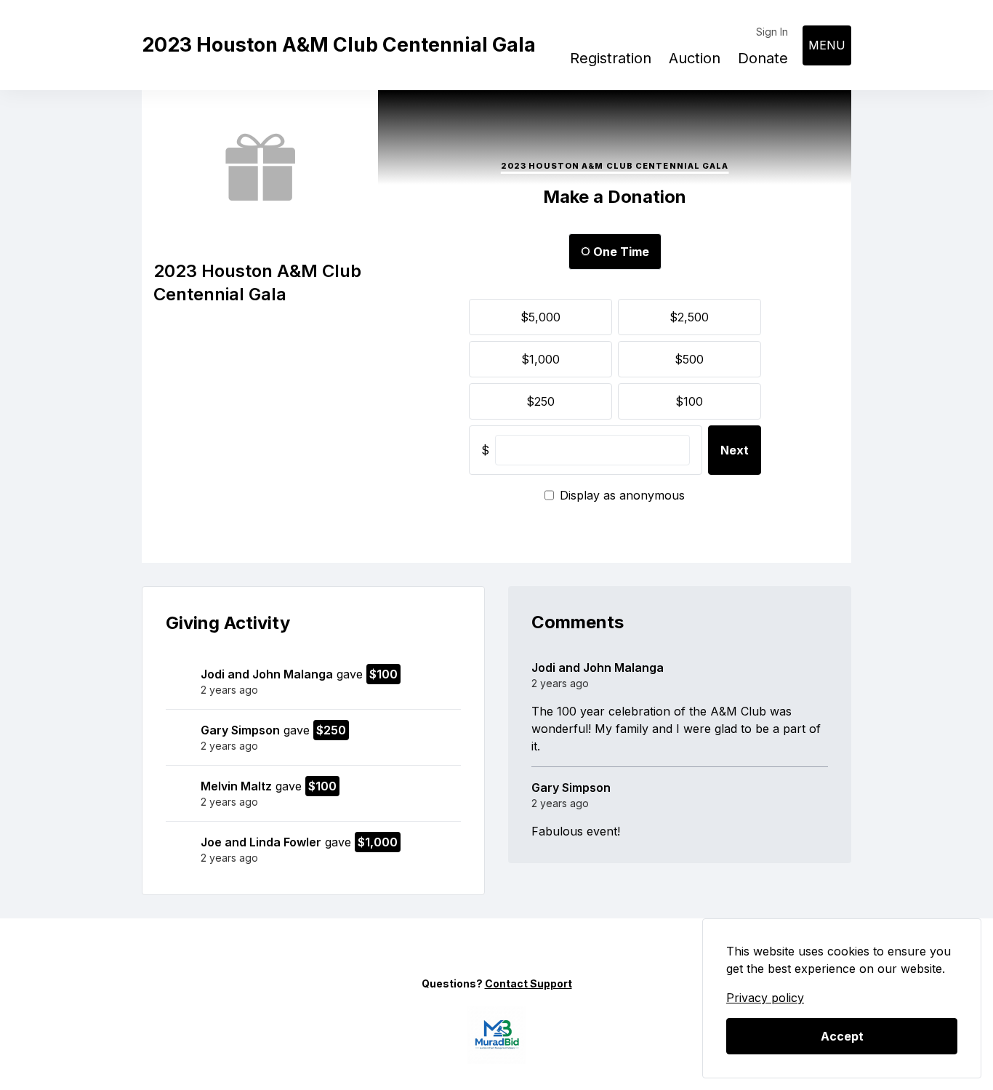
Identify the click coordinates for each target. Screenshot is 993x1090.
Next (734, 450)
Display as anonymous (622, 495)
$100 (689, 401)
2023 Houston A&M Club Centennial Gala (339, 45)
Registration (610, 58)
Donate (763, 58)
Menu (826, 45)
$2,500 (689, 317)
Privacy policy (765, 997)
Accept (842, 1036)
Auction (694, 58)
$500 (689, 359)
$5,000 (540, 317)
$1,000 (540, 359)
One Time (619, 251)
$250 (540, 401)
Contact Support (528, 983)
